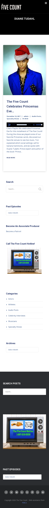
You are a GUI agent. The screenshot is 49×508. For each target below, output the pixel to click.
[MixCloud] (37, 492)
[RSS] (22, 492)
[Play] (10, 124)
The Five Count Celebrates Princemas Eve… (22, 106)
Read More (11, 158)
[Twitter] (11, 492)
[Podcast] (27, 492)
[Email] (43, 492)
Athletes (11, 304)
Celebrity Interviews (16, 315)
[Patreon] (32, 492)
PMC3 (24, 503)
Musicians (12, 321)
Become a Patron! (13, 231)
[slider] (39, 126)
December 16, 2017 (13, 116)
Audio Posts (36, 116)
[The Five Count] (11, 6)
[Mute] (34, 125)
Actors (11, 299)
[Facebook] (6, 492)
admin (26, 116)
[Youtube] (16, 492)
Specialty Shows (13, 119)
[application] (25, 124)
